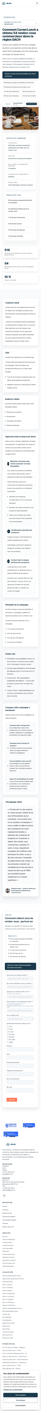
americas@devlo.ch (8, 1190)
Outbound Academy (8, 1216)
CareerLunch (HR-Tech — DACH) (11, 1350)
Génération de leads (8, 1257)
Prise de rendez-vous (8, 1263)
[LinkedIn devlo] (4, 1196)
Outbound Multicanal (8, 1239)
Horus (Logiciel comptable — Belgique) (13, 1347)
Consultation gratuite (9, 1220)
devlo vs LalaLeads (8, 1296)
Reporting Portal (7, 1335)
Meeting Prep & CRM (8, 1323)
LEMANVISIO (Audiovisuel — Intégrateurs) (14, 1362)
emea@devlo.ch (7, 1174)
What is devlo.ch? (8, 1227)
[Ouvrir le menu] (37, 3)
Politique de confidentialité (12, 1389)
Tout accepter (20, 1395)
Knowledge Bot (7, 1320)
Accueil (4, 1206)
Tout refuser (20, 1400)
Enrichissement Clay (8, 1254)
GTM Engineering (7, 1281)
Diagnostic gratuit (7, 1338)
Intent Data (5, 1251)
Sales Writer (6, 1329)
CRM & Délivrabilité (8, 1266)
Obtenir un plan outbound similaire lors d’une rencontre (20, 75)
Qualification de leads (9, 1260)
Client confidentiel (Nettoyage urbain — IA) (14, 1353)
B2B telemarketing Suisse (10, 1311)
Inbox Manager (6, 1317)
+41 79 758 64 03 (8, 1172)
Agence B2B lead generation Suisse (13, 1278)
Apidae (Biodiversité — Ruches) (11, 1368)
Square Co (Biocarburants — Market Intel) (14, 1356)
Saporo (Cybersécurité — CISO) (11, 1365)
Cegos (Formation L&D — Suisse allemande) (15, 1359)
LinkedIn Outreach (7, 1245)
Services (5, 1223)
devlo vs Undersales (8, 1293)
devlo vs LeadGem (7, 1299)
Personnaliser (20, 1405)
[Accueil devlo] (7, 3)
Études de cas (9, 17)
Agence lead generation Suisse (11, 1275)
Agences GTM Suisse (8, 1305)
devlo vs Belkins (7, 1290)
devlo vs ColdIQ (7, 1284)
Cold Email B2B (7, 1242)
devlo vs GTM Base (8, 1302)
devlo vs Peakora (7, 1287)
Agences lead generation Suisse (11, 1308)
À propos (5, 1210)
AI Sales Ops (6, 1314)
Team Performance (8, 1332)
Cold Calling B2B (7, 1248)
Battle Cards (6, 1326)
